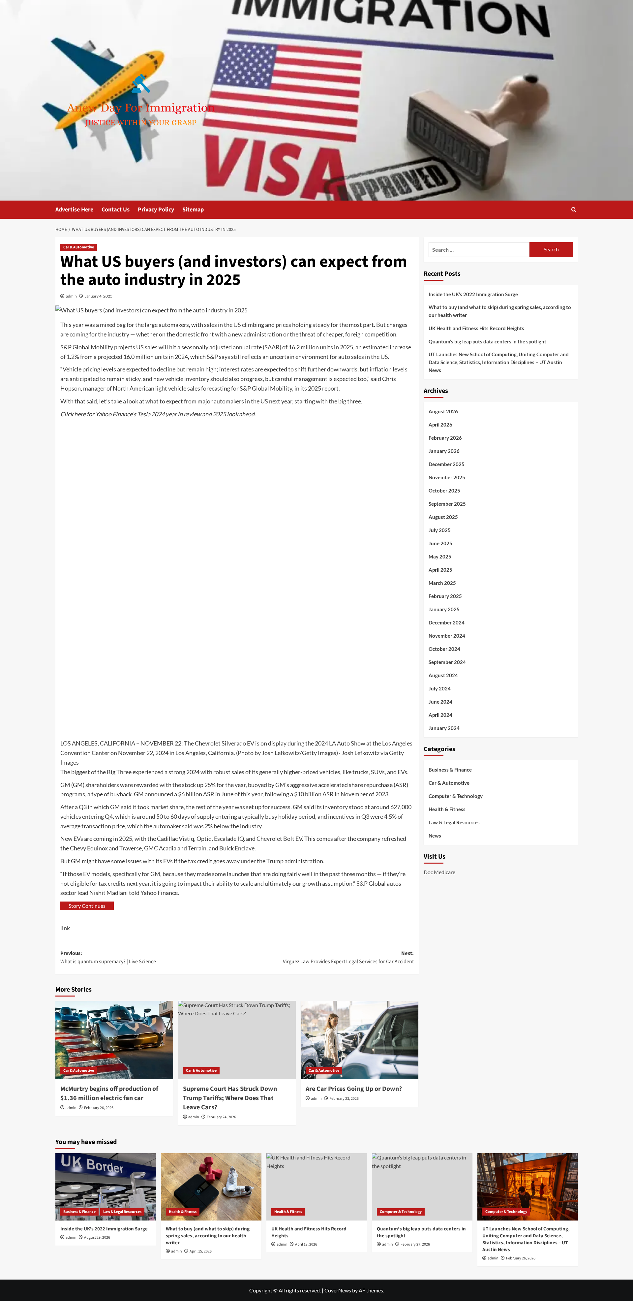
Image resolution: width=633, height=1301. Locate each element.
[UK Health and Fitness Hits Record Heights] (316, 1186)
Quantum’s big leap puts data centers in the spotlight (487, 341)
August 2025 (443, 517)
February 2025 (445, 596)
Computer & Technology (456, 796)
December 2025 (447, 464)
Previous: (108, 958)
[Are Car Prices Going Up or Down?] (359, 1040)
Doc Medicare (439, 872)
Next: (348, 958)
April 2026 (440, 425)
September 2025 (447, 504)
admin (71, 296)
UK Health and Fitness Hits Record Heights (476, 328)
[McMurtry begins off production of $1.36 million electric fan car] (114, 1040)
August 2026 (443, 412)
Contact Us (116, 210)
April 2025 (440, 570)
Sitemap (193, 210)
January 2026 (444, 451)
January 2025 (444, 610)
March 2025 (442, 583)
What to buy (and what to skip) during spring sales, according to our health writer (500, 311)
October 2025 (444, 491)
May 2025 (440, 557)
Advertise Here (74, 210)
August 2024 (443, 676)
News (435, 836)
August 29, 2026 (97, 1237)
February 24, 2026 (221, 1117)
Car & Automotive (78, 247)
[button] (574, 209)
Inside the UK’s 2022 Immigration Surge (473, 294)
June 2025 (440, 544)
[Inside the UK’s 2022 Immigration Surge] (105, 1186)
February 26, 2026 (98, 1108)
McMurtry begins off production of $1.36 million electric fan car (109, 1093)
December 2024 (447, 623)
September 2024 (447, 662)
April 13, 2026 (306, 1244)
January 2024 (444, 728)
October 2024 (444, 649)
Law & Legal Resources (454, 822)
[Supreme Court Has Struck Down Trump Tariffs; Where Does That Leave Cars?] (237, 1040)
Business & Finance (450, 770)
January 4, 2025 (98, 296)
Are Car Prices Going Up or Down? (354, 1089)
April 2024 (440, 715)
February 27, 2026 (415, 1244)
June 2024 (440, 702)
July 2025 (440, 530)
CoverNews (337, 1290)
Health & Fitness (447, 809)
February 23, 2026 (344, 1098)
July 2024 (440, 689)
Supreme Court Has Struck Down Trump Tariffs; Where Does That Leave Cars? (230, 1098)
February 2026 (445, 438)
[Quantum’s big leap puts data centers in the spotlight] (422, 1186)
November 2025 (447, 478)
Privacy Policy (156, 210)
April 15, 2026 (201, 1251)
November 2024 (447, 636)
